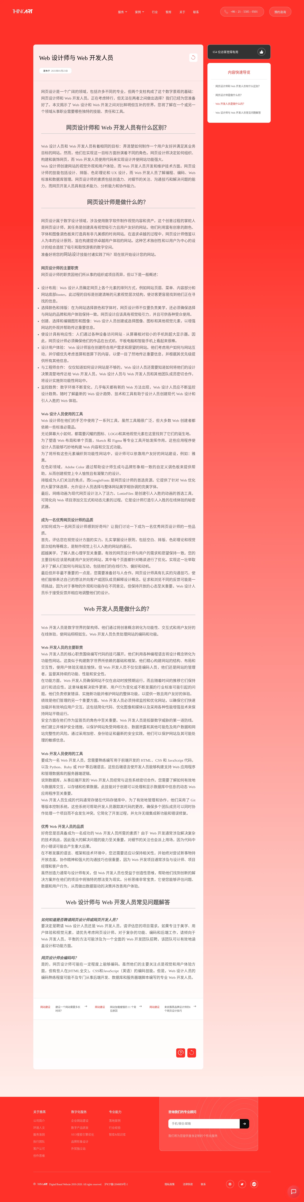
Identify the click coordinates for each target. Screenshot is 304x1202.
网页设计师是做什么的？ (229, 95)
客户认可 (39, 1148)
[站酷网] (242, 1184)
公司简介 (39, 1120)
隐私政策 (170, 1184)
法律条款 (188, 1184)
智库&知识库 (117, 1134)
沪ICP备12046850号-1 (116, 1184)
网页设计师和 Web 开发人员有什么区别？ (238, 86)
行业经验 (115, 1127)
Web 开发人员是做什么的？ (230, 103)
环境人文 (39, 1127)
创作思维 (39, 1155)
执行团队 (39, 1141)
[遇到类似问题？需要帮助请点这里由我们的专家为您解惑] (180, 1052)
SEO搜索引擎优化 (82, 1134)
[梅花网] (230, 1184)
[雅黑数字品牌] (23, 11)
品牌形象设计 (80, 1141)
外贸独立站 (78, 1148)
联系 (203, 1184)
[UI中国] (254, 1184)
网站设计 (71, 254)
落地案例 (115, 1120)
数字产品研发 (80, 1127)
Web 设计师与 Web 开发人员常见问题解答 (238, 112)
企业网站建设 (80, 1120)
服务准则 (39, 1134)
